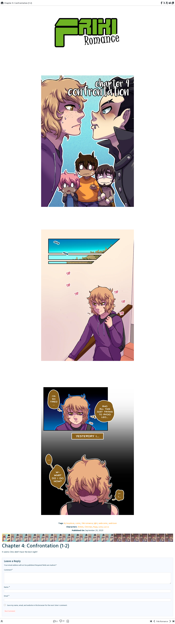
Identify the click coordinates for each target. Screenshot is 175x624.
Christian (88, 527)
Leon (101, 527)
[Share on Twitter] (164, 3)
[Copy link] (173, 3)
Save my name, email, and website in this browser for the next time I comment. (37, 605)
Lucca (106, 527)
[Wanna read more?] (173, 621)
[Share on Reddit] (169, 3)
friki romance (87, 523)
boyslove (70, 523)
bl (64, 523)
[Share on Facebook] (161, 3)
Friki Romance (162, 621)
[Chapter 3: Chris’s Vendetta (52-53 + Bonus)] (154, 621)
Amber (81, 527)
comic (78, 523)
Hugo (95, 527)
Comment (8, 570)
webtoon (113, 523)
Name (6, 587)
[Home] (2, 3)
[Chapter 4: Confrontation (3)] (87, 264)
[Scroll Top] (2, 621)
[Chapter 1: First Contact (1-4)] (151, 621)
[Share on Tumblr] (167, 3)
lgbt (95, 523)
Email (6, 596)
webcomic (103, 523)
